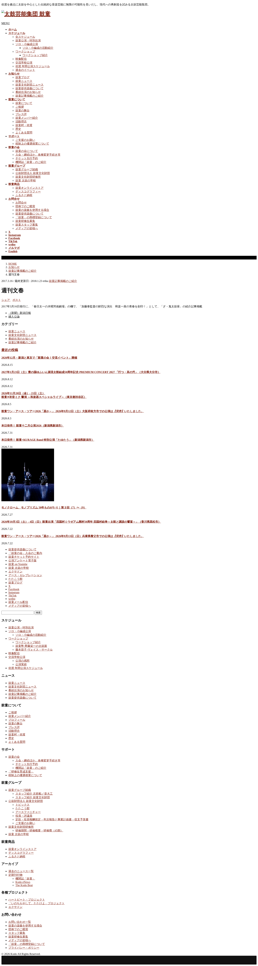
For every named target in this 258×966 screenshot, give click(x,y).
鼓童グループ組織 (26, 169)
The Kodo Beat (24, 885)
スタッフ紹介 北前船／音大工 (34, 793)
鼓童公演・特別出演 (28, 40)
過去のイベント (25, 69)
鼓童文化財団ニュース (29, 84)
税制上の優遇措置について (32, 143)
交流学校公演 (23, 62)
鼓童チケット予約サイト (23, 556)
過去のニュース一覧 (21, 871)
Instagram (13, 592)
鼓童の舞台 (22, 110)
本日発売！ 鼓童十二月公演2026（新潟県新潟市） (32, 425)
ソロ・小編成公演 (26, 44)
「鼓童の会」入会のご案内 (25, 553)
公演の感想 (22, 660)
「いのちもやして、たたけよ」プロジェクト (36, 903)
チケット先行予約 (26, 158)
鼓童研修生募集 (25, 220)
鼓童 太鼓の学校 (25, 180)
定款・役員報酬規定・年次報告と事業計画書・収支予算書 (51, 819)
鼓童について (23, 103)
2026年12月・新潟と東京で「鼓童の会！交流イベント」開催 (39, 357)
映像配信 (21, 58)
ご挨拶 (19, 106)
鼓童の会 (14, 756)
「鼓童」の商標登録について (33, 217)
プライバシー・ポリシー (23, 947)
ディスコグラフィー (28, 191)
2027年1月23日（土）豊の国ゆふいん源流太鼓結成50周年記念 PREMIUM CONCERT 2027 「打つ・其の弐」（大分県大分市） (80, 372)
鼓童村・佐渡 (23, 125)
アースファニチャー (28, 812)
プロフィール (16, 719)
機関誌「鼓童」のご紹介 (30, 162)
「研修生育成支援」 (21, 771)
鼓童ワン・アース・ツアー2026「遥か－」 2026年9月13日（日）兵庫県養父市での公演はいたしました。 (72, 536)
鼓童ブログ (22, 77)
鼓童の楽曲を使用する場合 (32, 209)
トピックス (22, 804)
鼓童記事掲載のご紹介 (29, 95)
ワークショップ (25, 51)
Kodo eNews (22, 882)
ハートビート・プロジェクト (26, 899)
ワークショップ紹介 (35, 55)
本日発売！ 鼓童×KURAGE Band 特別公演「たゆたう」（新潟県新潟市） (47, 439)
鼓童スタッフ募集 (26, 224)
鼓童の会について (26, 150)
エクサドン (15, 571)
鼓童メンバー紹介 (26, 117)
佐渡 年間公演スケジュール (32, 66)
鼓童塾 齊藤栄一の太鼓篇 (31, 645)
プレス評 (21, 114)
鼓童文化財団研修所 (28, 176)
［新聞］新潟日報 (19, 312)
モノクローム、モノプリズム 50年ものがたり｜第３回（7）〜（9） (43, 507)
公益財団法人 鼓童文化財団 (32, 173)
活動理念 (21, 121)
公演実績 (21, 664)
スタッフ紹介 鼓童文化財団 (32, 797)
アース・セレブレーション (25, 575)
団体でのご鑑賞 (25, 206)
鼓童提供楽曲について (29, 88)
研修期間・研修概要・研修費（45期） (39, 830)
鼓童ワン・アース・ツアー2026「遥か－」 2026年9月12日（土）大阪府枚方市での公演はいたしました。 (72, 411)
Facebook (13, 589)
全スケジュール (25, 36)
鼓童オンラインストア (29, 187)
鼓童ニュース (23, 80)
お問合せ (21, 202)
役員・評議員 (23, 815)
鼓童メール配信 (18, 602)
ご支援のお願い (25, 139)
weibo (11, 598)
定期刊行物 (15, 874)
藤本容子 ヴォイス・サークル (34, 649)
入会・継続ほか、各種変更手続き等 (37, 154)
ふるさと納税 (23, 195)
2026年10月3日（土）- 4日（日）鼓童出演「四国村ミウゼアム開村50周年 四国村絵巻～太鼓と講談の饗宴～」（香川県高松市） (81, 521)
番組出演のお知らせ (28, 92)
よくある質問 (23, 132)
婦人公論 (14, 316)
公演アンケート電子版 (22, 560)
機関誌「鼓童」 (25, 878)
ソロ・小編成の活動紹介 (37, 47)
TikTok (12, 595)
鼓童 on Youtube (17, 564)
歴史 (18, 128)
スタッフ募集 (16, 932)
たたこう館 (15, 578)
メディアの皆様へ (26, 228)
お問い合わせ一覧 (19, 921)
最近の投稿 (9, 350)
